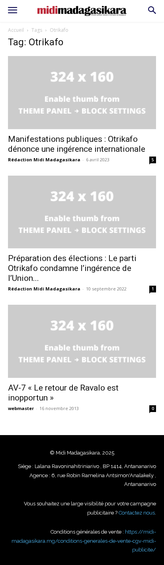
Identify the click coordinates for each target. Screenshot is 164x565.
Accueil (16, 30)
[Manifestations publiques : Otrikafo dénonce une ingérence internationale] (82, 92)
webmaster (21, 408)
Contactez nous (137, 513)
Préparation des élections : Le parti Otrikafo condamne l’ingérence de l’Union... (72, 268)
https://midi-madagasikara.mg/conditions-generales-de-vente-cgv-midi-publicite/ (84, 541)
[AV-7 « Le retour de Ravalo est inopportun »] (82, 341)
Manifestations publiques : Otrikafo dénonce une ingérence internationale (76, 144)
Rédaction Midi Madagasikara (44, 160)
